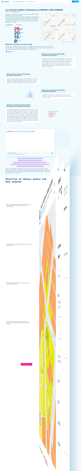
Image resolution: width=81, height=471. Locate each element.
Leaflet (63, 41)
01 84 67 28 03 (32, 1)
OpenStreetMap (69, 41)
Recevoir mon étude (26, 364)
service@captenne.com (20, 1)
